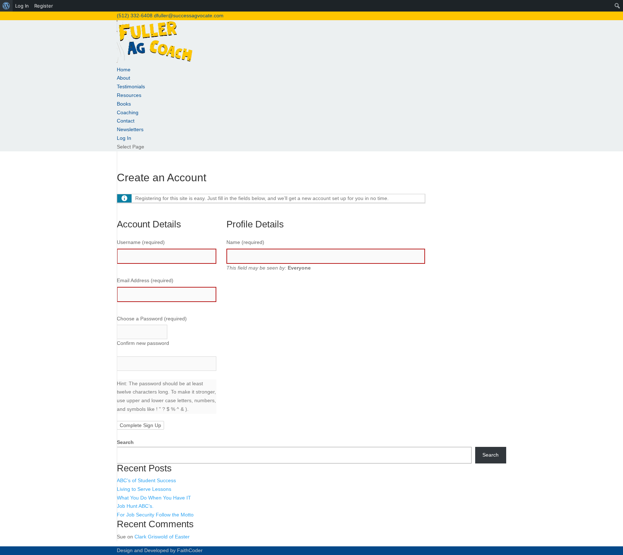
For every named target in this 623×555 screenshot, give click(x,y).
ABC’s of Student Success (146, 480)
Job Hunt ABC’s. (135, 506)
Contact (125, 121)
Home (124, 69)
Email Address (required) (145, 280)
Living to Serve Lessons (144, 489)
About (123, 78)
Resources (129, 95)
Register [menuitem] (43, 6)
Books (124, 104)
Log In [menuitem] (22, 6)
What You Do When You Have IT (154, 498)
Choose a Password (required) (152, 318)
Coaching (127, 112)
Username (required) (141, 242)
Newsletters (130, 129)
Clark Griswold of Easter (162, 537)
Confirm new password (143, 343)
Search (125, 442)
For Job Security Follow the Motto (155, 515)
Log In (124, 138)
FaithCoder (190, 550)
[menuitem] (6, 6)
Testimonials (131, 86)
